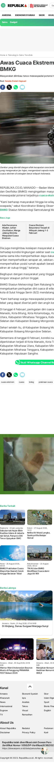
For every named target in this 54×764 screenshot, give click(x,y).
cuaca (21, 382)
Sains (5, 22)
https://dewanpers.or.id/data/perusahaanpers (24, 748)
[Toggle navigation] (3, 5)
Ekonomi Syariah (25, 15)
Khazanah (4, 698)
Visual (25, 710)
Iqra (24, 698)
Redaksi (26, 728)
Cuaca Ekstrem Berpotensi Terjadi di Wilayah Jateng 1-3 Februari (39, 229)
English (47, 710)
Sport (46, 702)
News (3, 702)
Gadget (13, 22)
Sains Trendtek (26, 55)
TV (1, 714)
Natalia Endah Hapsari (15, 81)
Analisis (25, 702)
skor (41, 15)
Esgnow (4, 710)
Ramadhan (27, 714)
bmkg (31, 382)
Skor (46, 693)
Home (2, 55)
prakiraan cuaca (46, 382)
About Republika (8, 728)
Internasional (6, 706)
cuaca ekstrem (7, 382)
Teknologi (12, 55)
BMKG (4, 209)
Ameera (4, 693)
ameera (6, 15)
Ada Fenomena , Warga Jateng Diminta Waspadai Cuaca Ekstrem (11, 231)
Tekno (25, 706)
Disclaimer (5, 732)
